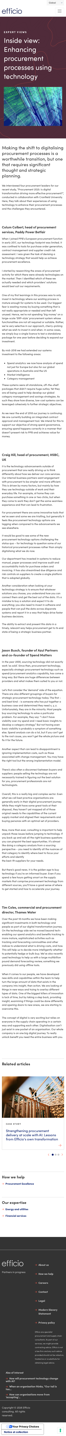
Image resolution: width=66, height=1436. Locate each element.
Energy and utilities (16, 1209)
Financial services (15, 1215)
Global (52, 2)
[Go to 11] (56, 1154)
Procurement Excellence (19, 1183)
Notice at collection (16, 1432)
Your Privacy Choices (25, 1426)
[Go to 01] (53, 1154)
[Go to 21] (58, 1154)
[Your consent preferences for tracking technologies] (60, 1430)
